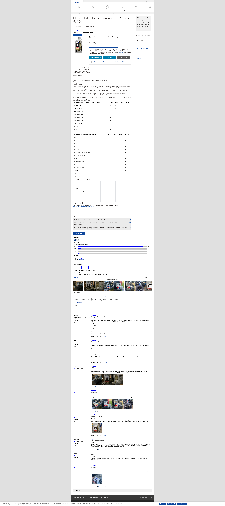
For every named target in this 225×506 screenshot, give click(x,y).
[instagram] (139, 497)
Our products (91, 13)
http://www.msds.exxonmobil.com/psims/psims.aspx (83, 206)
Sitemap (100, 497)
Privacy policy (31, 504)
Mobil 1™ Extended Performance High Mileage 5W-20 (106, 13)
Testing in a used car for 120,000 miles (143, 52)
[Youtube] (142, 497)
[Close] (223, 503)
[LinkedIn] (150, 497)
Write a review (77, 35)
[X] (148, 497)
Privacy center (162, 503)
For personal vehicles (82, 13)
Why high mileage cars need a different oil (143, 57)
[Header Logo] (77, 1)
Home (74, 13)
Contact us (106, 497)
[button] (79, 8)
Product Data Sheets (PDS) (98, 61)
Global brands (94, 1)
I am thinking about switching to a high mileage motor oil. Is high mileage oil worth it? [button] (91, 219)
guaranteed (121, 52)
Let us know (147, 37)
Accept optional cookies (182, 503)
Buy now (110, 57)
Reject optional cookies (172, 503)
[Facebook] (145, 497)
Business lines (87, 1)
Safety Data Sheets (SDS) (119, 61)
